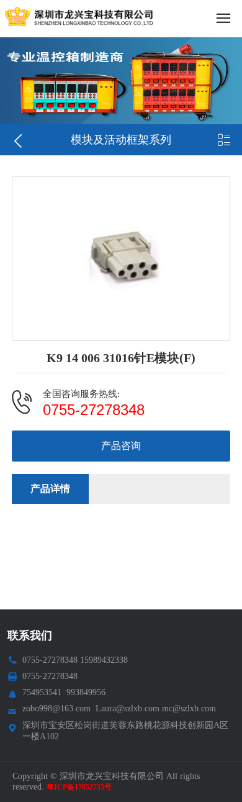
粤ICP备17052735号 (79, 787)
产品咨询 (121, 445)
